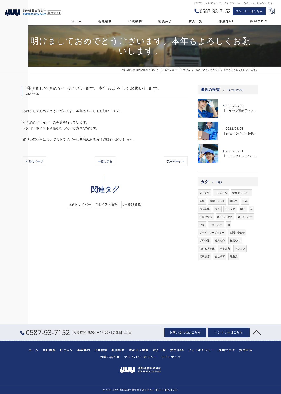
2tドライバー (245, 216)
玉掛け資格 (206, 216)
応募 (245, 201)
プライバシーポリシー (212, 232)
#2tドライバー (80, 204)
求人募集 (205, 209)
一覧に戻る (105, 161)
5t (251, 209)
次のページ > (175, 161)
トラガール (221, 193)
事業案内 (225, 248)
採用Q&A (235, 240)
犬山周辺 (205, 193)
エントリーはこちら (249, 11)
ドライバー (216, 224)
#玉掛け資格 (131, 204)
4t (229, 224)
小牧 (202, 224)
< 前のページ (34, 161)
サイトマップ (171, 357)
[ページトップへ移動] (257, 332)
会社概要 (220, 256)
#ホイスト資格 (107, 204)
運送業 (234, 256)
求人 (217, 209)
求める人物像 (207, 248)
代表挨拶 (205, 256)
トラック (230, 209)
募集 (202, 201)
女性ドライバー (241, 193)
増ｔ (242, 209)
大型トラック (217, 201)
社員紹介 (220, 240)
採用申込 (205, 240)
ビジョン (240, 248)
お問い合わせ (237, 232)
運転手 (234, 201)
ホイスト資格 (224, 216)
